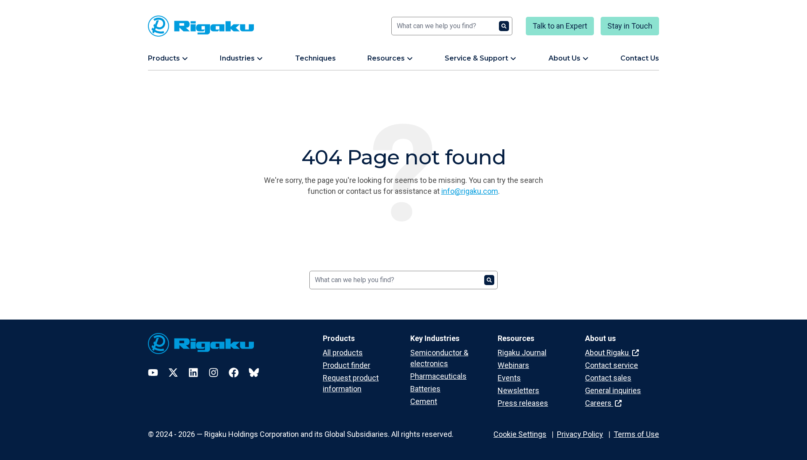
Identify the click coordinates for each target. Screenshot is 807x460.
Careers (599, 403)
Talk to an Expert (560, 25)
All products (343, 352)
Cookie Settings (519, 434)
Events (509, 377)
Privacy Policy (580, 434)
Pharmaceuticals (438, 376)
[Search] (504, 26)
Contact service (611, 365)
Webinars (513, 365)
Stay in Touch (629, 25)
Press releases (523, 403)
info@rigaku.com (469, 191)
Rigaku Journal (522, 352)
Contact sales (608, 377)
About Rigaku (607, 352)
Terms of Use (636, 434)
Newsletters (518, 390)
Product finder (346, 365)
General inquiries (613, 390)
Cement (423, 401)
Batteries (425, 388)
